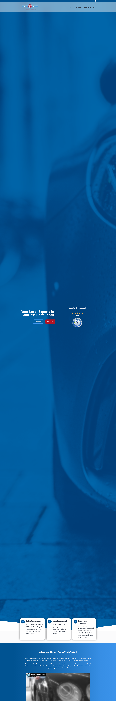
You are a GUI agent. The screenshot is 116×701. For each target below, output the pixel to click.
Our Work (87, 7)
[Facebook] (95, 1)
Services (79, 7)
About (71, 7)
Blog (94, 7)
